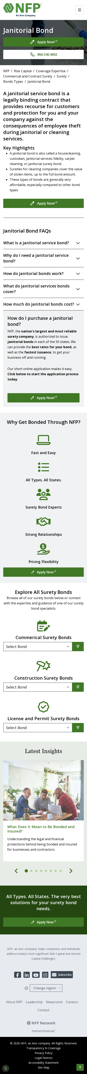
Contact (43, 1010)
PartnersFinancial (43, 1031)
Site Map (43, 1067)
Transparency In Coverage (43, 1048)
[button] (80, 1067)
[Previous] (16, 870)
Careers (72, 1002)
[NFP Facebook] (17, 975)
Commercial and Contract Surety (27, 76)
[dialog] (5, 1068)
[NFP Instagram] (45, 975)
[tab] (26, 870)
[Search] (78, 646)
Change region (44, 988)
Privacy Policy (43, 1053)
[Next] (71, 870)
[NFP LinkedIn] (26, 975)
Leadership (34, 1002)
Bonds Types (13, 81)
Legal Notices (44, 1058)
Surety (62, 76)
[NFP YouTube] (36, 975)
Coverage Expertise (51, 71)
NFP (6, 71)
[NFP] (22, 10)
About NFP (14, 1002)
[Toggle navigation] (79, 10)
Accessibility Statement (44, 1063)
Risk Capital (23, 71)
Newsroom (54, 1002)
